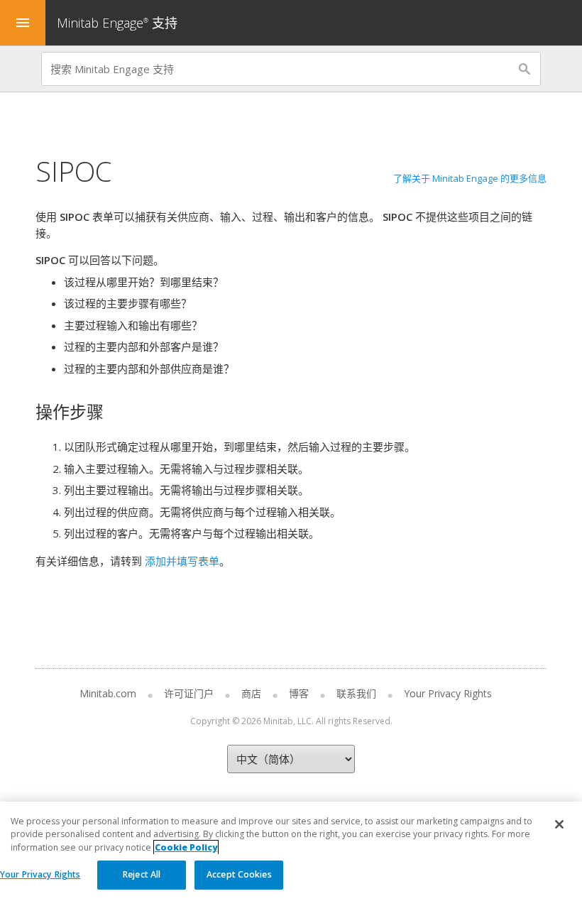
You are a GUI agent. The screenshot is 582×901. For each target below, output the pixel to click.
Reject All (141, 874)
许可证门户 (189, 693)
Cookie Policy (186, 847)
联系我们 (356, 693)
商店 (251, 693)
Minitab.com (107, 693)
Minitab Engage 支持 (117, 22)
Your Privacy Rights (40, 874)
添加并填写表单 (182, 561)
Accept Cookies (239, 874)
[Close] (559, 824)
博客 (299, 693)
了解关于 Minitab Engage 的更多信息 (470, 178)
